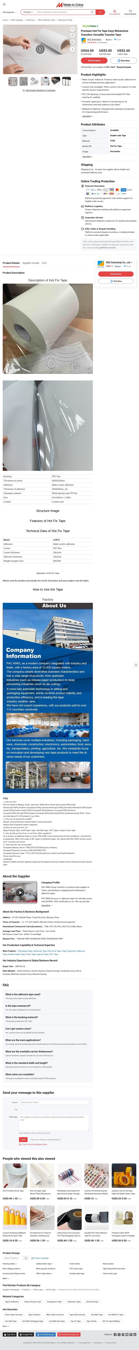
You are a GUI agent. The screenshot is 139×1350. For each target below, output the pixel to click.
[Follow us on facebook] (115, 1334)
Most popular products (45, 1268)
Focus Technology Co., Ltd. (51, 1343)
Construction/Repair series (14, 1273)
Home (5, 20)
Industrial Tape (40, 951)
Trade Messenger (45, 1334)
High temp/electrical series (114, 1268)
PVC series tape (76, 1268)
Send (23, 1139)
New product (108, 1263)
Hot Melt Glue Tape (57, 1321)
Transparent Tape (54, 1301)
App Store (9, 1334)
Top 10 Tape (75, 1321)
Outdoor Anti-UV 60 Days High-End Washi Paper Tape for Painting (123, 1193)
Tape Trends (91, 1321)
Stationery (30, 20)
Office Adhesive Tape (46, 20)
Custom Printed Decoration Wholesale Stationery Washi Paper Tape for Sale (96, 1193)
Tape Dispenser (69, 951)
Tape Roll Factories (77, 1314)
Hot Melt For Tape (115, 1314)
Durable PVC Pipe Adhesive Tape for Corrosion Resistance (95, 1235)
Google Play (26, 1334)
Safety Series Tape (43, 1263)
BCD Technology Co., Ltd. (95, 39)
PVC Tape (53, 954)
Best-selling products (11, 1268)
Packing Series (9, 1263)
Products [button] (27, 12)
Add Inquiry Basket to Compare (40, 90)
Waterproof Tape (65, 20)
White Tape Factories (55, 1314)
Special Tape (42, 954)
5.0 (109, 266)
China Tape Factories (14, 1314)
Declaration (98, 1343)
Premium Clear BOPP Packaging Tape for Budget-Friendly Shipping (123, 1235)
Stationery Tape (73, 1301)
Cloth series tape (110, 1273)
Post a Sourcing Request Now (33, 1144)
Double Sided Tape (16, 954)
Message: (14, 1117)
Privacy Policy (111, 1343)
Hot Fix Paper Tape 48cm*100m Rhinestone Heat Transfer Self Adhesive (41, 1193)
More (5, 1326)
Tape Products (34, 1314)
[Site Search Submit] (100, 12)
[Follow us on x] (119, 1334)
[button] (4, 4)
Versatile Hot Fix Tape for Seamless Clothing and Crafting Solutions (40, 1235)
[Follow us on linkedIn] (134, 1334)
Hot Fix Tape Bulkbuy (111, 1321)
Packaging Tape (25, 951)
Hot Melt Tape (97, 1314)
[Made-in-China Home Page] (69, 4)
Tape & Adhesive (12, 1301)
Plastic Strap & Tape (32, 1301)
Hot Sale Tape (10, 1321)
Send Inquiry (94, 60)
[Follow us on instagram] (123, 1334)
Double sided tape (77, 1273)
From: (15, 1102)
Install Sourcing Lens (70, 1334)
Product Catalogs (41, 1258)
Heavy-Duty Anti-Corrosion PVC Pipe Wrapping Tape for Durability (69, 1235)
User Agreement (84, 1343)
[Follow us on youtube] (127, 1334)
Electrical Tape (54, 951)
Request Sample (124, 67)
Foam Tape (31, 954)
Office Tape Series (43, 1273)
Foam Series (75, 1263)
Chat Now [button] (125, 60)
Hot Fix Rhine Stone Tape (13, 1190)
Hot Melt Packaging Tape (32, 1321)
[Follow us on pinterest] (130, 1334)
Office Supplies (17, 20)
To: (16, 1109)
